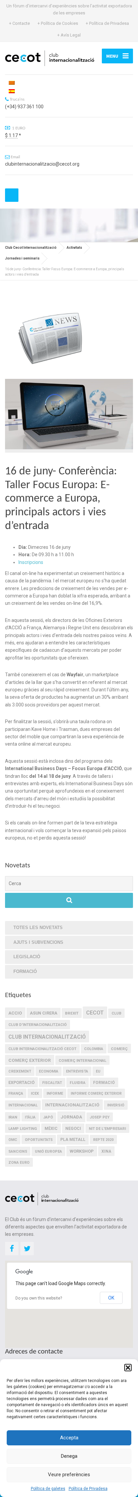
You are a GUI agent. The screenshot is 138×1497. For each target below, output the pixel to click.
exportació (21, 1082)
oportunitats (39, 1140)
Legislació (26, 956)
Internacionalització (72, 1104)
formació (104, 1082)
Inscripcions (30, 562)
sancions (17, 1151)
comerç (119, 1048)
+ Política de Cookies (58, 23)
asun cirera (43, 1013)
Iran (12, 1117)
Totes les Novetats (38, 927)
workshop (82, 1151)
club (116, 1013)
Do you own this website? (38, 1298)
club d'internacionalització (37, 1025)
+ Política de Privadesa (107, 23)
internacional (23, 1105)
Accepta (69, 1438)
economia (48, 1071)
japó (48, 1117)
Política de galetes (48, 1488)
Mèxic (51, 1128)
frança (15, 1093)
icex (35, 1093)
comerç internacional (82, 1060)
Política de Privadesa (88, 1488)
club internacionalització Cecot (42, 1049)
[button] (128, 1367)
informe (55, 1093)
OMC (12, 1140)
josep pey (100, 1117)
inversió (115, 1105)
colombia (93, 1049)
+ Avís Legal (69, 35)
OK (111, 1298)
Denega (69, 1456)
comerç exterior (29, 1060)
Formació (25, 971)
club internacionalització (47, 1037)
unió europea (48, 1151)
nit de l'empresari (107, 1129)
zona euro (18, 1162)
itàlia (30, 1117)
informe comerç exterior (96, 1093)
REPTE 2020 (103, 1140)
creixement (19, 1071)
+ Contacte (19, 23)
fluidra (77, 1082)
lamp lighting (22, 1129)
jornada (71, 1116)
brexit (71, 1013)
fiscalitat (52, 1083)
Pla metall (72, 1139)
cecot (95, 1013)
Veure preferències (69, 1475)
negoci (73, 1128)
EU (98, 1071)
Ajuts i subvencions (38, 942)
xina (106, 1151)
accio (15, 1013)
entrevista (77, 1071)
